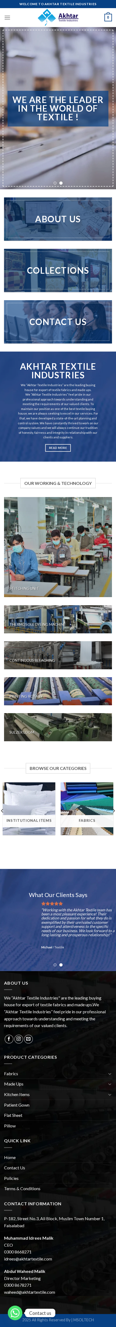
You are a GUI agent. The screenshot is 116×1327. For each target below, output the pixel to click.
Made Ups (13, 1083)
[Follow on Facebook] (9, 1039)
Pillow (10, 1125)
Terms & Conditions (22, 1188)
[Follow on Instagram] (18, 1039)
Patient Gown (16, 1104)
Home (10, 1157)
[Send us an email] (28, 1039)
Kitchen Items (17, 1094)
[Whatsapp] (15, 1313)
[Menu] (7, 17)
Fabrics (11, 1073)
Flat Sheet (13, 1115)
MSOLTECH (83, 1320)
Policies (11, 1178)
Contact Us (14, 1167)
